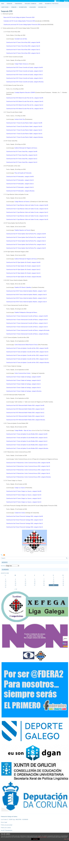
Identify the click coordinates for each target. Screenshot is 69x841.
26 (25, 585)
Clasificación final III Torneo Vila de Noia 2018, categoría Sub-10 (23, 46)
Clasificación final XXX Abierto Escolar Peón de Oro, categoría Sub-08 (24, 98)
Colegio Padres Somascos (21, 64)
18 (15, 583)
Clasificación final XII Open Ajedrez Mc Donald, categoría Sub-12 (23, 269)
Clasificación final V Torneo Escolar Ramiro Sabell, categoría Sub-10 (24, 126)
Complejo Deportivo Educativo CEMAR (25, 92)
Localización (32, 7)
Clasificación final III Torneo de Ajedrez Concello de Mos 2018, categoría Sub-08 (27, 348)
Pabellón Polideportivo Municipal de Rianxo (26, 312)
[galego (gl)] (2, 555)
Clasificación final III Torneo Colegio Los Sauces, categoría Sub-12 (23, 498)
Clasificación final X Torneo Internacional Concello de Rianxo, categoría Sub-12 (27, 323)
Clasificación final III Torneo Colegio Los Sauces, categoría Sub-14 (23, 502)
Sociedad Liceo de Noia (21, 39)
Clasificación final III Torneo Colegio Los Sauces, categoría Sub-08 (23, 491)
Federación (9, 3)
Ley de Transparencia (6, 830)
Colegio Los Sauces (20, 487)
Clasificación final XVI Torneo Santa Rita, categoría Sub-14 (21, 162)
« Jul (15, 589)
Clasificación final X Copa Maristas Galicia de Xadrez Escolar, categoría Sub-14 (27, 216)
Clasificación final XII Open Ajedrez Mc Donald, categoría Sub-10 (23, 266)
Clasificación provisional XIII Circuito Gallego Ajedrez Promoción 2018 (22, 24)
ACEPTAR (35, 839)
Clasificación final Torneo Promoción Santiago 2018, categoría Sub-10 (24, 520)
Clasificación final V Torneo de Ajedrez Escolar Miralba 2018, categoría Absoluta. (27, 448)
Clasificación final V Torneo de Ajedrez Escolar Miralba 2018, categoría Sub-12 (26, 441)
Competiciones (5, 7)
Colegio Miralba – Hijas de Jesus (23, 430)
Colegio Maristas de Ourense (22, 201)
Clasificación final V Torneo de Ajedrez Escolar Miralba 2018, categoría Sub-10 (26, 437)
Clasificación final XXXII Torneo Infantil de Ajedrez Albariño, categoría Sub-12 (26, 298)
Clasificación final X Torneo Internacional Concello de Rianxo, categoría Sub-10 (27, 319)
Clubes (40, 3)
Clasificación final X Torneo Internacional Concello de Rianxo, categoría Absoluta (27, 334)
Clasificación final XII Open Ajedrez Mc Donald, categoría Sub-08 (23, 262)
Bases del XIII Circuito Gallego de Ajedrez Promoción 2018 (19, 17)
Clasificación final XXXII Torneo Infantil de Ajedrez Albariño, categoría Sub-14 (26, 301)
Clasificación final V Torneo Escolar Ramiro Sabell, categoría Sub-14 (24, 133)
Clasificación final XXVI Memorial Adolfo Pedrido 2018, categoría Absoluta (25, 419)
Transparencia (18, 3)
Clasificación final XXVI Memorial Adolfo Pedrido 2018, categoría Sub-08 (25, 405)
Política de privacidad (6, 825)
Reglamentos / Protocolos (51, 3)
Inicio (2, 3)
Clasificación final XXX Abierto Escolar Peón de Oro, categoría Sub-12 (24, 105)
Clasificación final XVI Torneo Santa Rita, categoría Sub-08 (21, 151)
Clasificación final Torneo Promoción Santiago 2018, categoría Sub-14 (24, 527)
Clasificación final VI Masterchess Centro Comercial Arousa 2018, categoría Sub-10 (28, 466)
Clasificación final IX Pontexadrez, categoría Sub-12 (20, 183)
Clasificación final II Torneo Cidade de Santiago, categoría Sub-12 (23, 384)
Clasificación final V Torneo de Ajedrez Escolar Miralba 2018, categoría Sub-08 (26, 434)
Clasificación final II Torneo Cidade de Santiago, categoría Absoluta (23, 391)
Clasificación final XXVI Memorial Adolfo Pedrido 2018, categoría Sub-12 (25, 412)
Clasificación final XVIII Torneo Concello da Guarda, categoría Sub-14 (24, 78)
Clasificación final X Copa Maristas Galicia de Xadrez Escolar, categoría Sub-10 (27, 208)
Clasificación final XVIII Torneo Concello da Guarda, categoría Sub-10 (24, 71)
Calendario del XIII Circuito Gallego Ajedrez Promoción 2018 (19, 21)
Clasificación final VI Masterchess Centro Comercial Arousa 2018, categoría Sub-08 (28, 462)
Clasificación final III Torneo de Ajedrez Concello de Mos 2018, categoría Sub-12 (27, 355)
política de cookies (42, 837)
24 (5, 585)
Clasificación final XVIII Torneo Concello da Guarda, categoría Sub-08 (24, 67)
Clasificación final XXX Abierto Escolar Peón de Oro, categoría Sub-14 (24, 108)
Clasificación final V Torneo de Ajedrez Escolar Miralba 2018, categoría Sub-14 (26, 444)
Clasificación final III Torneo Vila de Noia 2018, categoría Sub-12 (23, 49)
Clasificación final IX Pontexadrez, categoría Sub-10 (20, 180)
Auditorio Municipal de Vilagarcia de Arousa (25, 258)
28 (44, 585)
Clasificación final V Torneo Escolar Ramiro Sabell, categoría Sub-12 (24, 130)
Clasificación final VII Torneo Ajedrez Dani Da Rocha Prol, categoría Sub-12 (26, 241)
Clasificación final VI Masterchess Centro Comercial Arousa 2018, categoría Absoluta (28, 477)
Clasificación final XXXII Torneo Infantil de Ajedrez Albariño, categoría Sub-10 (26, 294)
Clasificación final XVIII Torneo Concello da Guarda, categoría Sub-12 (24, 74)
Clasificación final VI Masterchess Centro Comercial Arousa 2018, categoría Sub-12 (28, 469)
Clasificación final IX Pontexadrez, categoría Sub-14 (20, 187)
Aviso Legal (4, 822)
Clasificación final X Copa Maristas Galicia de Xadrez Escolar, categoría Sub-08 (27, 205)
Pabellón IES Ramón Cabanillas (23, 287)
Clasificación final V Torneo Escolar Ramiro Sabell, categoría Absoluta (24, 137)
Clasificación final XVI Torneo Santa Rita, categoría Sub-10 (21, 155)
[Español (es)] (4, 555)
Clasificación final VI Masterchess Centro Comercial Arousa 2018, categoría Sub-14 (28, 473)
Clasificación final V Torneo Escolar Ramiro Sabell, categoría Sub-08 (24, 123)
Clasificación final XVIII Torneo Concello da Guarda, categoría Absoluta (24, 81)
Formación (14, 7)
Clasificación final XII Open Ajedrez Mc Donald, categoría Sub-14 (23, 273)
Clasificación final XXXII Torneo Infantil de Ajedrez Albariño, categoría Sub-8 (26, 291)
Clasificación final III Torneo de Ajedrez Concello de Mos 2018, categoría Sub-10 (27, 351)
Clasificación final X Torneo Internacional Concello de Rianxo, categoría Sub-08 (27, 316)
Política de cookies (6, 827)
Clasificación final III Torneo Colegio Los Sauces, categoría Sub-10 (23, 495)
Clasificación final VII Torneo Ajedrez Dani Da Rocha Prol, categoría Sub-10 (26, 237)
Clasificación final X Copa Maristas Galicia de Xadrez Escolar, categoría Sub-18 (27, 219)
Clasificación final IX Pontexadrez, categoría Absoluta (20, 191)
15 (53, 581)
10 (5, 581)
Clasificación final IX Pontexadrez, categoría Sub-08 (20, 176)
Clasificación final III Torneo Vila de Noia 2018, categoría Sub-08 (23, 42)
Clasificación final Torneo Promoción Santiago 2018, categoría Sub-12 (24, 523)
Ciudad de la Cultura (20, 512)
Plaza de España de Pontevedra (23, 173)
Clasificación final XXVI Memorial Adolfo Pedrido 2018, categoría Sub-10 (25, 409)
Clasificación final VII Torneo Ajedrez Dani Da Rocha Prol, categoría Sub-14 (26, 244)
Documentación (23, 7)
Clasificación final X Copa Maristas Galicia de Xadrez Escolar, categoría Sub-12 (27, 212)
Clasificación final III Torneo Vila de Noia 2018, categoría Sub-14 (23, 53)
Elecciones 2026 (42, 7)
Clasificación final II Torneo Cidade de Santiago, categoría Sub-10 (23, 380)
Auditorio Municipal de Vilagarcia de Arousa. (25, 148)
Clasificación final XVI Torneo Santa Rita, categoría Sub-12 (21, 158)
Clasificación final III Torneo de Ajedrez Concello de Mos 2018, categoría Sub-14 (27, 359)
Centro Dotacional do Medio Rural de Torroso (26, 344)
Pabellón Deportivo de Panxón (22, 230)
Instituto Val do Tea (20, 119)
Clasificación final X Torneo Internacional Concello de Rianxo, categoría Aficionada (27, 330)
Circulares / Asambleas (30, 3)
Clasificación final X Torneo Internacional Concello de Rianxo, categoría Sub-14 (27, 326)
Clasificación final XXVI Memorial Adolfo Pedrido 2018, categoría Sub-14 (25, 416)
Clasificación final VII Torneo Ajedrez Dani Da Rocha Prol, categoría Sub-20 (26, 248)
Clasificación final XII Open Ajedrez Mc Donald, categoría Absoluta (23, 276)
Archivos (3, 565)
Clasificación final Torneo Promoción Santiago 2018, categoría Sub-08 (24, 516)
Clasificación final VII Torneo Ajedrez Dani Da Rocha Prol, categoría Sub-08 (26, 233)
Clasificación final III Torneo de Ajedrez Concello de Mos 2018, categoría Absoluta (27, 362)
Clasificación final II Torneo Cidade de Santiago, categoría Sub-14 (23, 387)
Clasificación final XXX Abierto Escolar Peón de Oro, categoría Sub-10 (24, 101)
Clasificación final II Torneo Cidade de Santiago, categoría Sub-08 (23, 376)
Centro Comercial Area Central (22, 373)
